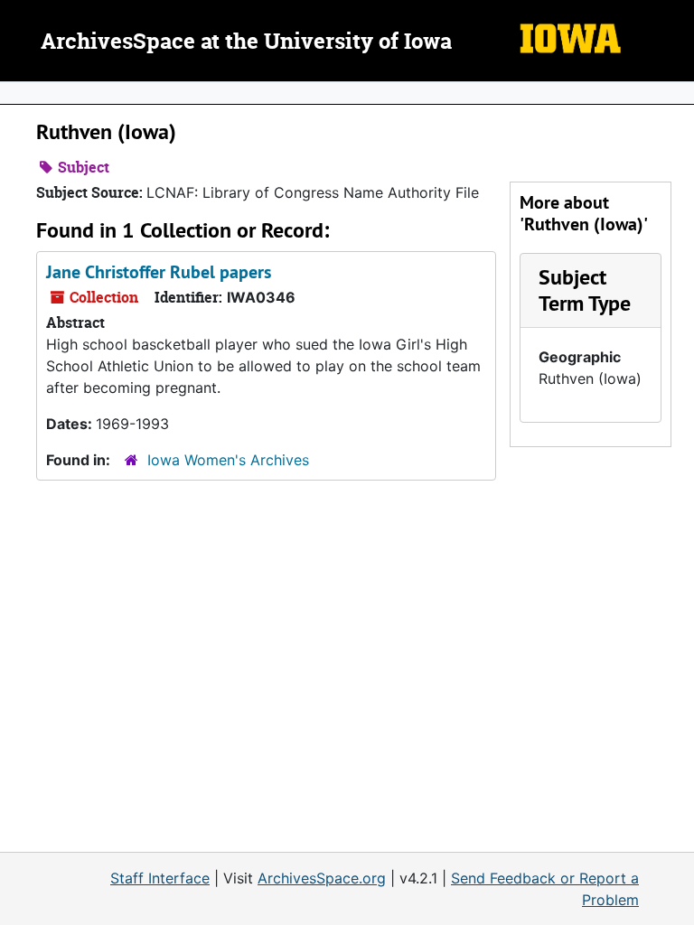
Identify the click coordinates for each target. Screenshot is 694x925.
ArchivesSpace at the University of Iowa (246, 42)
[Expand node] (676, 93)
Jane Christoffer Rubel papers (158, 272)
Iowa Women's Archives (228, 460)
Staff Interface (160, 878)
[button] (585, 290)
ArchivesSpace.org (322, 878)
